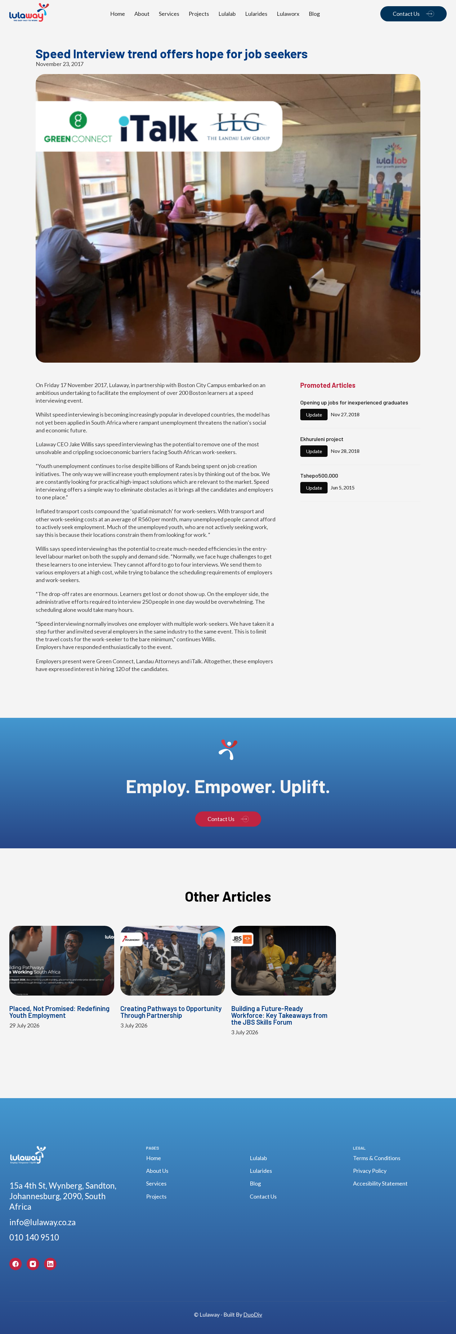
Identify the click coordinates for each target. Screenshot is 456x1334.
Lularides (256, 13)
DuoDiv (252, 1314)
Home (117, 13)
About (142, 13)
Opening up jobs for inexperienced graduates (354, 403)
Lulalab (227, 13)
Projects (199, 13)
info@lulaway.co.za (42, 1222)
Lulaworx (288, 13)
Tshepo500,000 (319, 476)
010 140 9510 (34, 1237)
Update (314, 414)
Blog (314, 13)
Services (169, 13)
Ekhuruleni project (321, 439)
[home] (29, 13)
